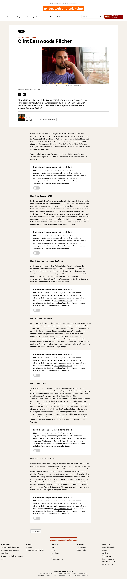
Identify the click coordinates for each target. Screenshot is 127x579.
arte (69, 575)
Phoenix (62, 575)
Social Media (81, 550)
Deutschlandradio (108, 547)
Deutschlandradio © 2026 (63, 571)
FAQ (53, 547)
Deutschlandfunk (55, 3)
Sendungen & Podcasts (35, 17)
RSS (53, 556)
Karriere (105, 553)
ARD (48, 575)
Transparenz (106, 556)
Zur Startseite (36, 531)
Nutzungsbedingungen (67, 573)
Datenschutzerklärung (63, 178)
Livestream (30, 547)
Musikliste (50, 17)
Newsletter (55, 553)
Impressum (83, 573)
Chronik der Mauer (81, 575)
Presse (104, 550)
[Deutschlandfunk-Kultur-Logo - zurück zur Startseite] (63, 8)
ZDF (54, 575)
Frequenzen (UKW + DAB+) (35, 550)
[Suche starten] (101, 16)
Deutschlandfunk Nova (70, 3)
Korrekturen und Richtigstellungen (108, 560)
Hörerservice (81, 547)
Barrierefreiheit (107, 564)
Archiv (59, 17)
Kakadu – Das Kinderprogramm (12, 556)
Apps (53, 550)
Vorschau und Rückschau (10, 547)
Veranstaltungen (57, 559)
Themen (9, 17)
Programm (20, 17)
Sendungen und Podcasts (10, 550)
